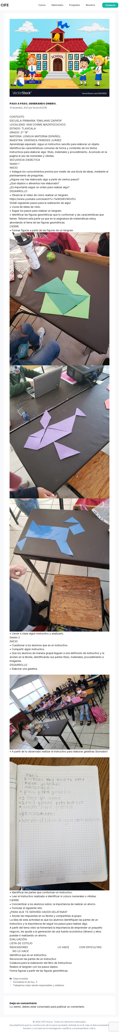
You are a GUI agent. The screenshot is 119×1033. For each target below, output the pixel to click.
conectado (43, 1006)
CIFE (5, 5)
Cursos (42, 5)
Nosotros (90, 5)
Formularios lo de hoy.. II (25, 982)
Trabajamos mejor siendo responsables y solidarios (38, 985)
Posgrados (74, 5)
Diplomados (57, 5)
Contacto (110, 5)
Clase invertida (20, 978)
